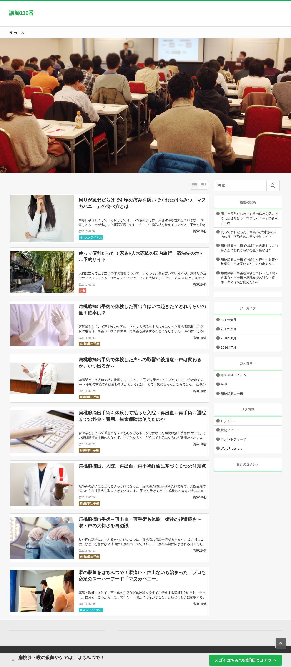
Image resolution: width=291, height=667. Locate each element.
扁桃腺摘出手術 (89, 343)
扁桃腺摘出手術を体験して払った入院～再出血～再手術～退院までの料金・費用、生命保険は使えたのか (249, 277)
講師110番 (21, 13)
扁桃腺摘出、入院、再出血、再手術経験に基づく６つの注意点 (142, 465)
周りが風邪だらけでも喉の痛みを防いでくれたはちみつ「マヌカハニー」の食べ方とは (249, 218)
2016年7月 (228, 347)
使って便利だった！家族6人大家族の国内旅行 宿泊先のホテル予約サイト (249, 234)
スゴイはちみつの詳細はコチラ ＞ (245, 660)
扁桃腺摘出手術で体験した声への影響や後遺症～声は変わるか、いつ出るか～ (249, 262)
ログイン (227, 421)
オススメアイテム (91, 237)
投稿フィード (230, 430)
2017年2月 (228, 329)
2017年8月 (228, 320)
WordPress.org (231, 448)
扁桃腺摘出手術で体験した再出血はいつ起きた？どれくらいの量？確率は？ (249, 248)
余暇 (82, 290)
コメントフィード (233, 439)
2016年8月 (228, 338)
